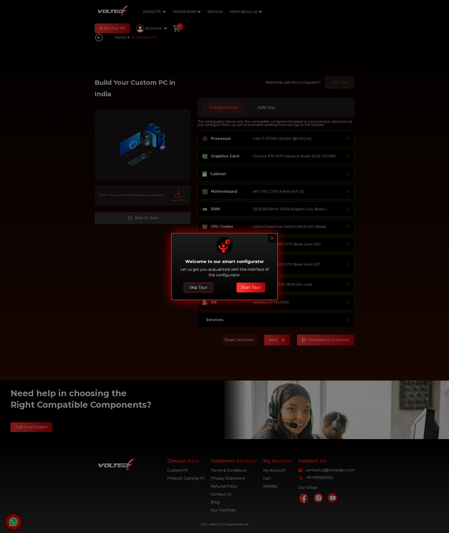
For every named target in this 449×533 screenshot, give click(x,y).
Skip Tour (198, 287)
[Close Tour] (272, 238)
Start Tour (251, 287)
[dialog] (224, 267)
